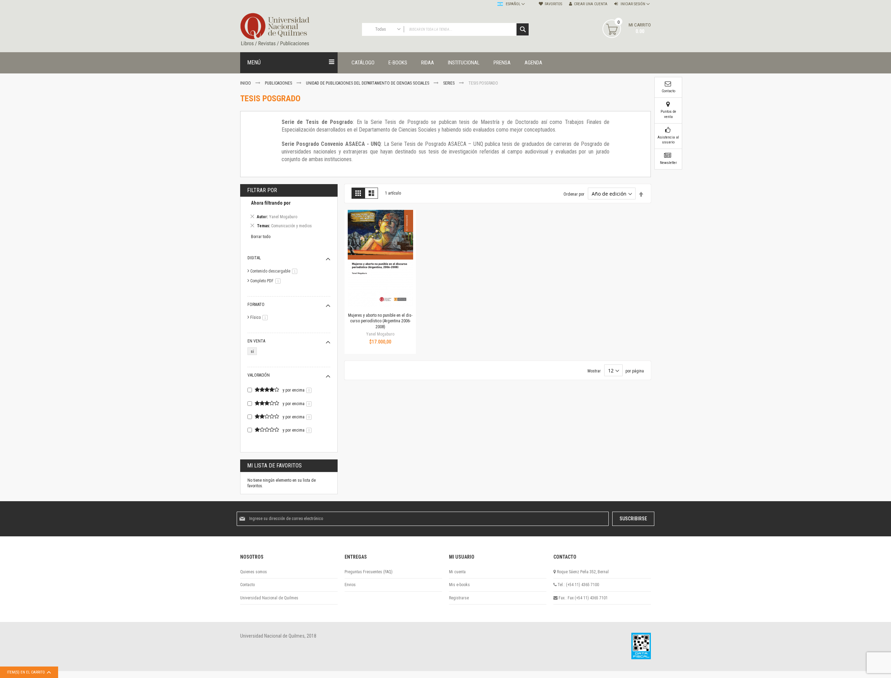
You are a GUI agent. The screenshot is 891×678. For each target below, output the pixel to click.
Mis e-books (459, 584)
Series (449, 83)
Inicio (246, 83)
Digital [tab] (254, 257)
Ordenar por (573, 194)
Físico (260, 317)
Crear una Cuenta (590, 4)
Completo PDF (266, 280)
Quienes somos (253, 571)
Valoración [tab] (258, 375)
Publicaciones (279, 83)
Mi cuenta (457, 571)
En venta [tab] (256, 341)
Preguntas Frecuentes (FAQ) (369, 571)
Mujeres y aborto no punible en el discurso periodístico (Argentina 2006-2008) (380, 321)
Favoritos (553, 4)
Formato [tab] (256, 304)
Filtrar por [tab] (262, 190)
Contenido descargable (275, 271)
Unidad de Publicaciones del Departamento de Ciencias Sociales (368, 83)
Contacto (247, 584)
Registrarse (459, 598)
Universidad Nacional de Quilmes (269, 598)
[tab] (288, 215)
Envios (350, 584)
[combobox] (445, 29)
